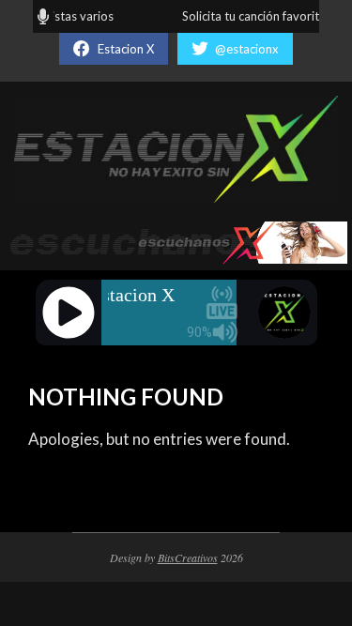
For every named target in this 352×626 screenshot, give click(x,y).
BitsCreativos (188, 557)
